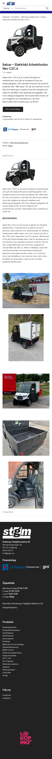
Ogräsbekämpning (10, 647)
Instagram (7, 698)
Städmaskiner (8, 636)
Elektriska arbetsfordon (30, 17)
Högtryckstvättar (9, 656)
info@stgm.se (8, 553)
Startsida (6, 17)
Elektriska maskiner (10, 664)
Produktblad (8, 512)
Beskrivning (8, 156)
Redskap (6, 641)
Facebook (7, 695)
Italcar (9, 72)
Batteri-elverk (8, 650)
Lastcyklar (7, 672)
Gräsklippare (8, 633)
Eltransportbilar (9, 670)
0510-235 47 (8, 550)
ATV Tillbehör (8, 661)
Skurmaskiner (8, 639)
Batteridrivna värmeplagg (13, 644)
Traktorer (6, 667)
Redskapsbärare (9, 627)
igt (7, 675)
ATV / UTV (7, 658)
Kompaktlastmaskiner (11, 630)
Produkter (15, 17)
